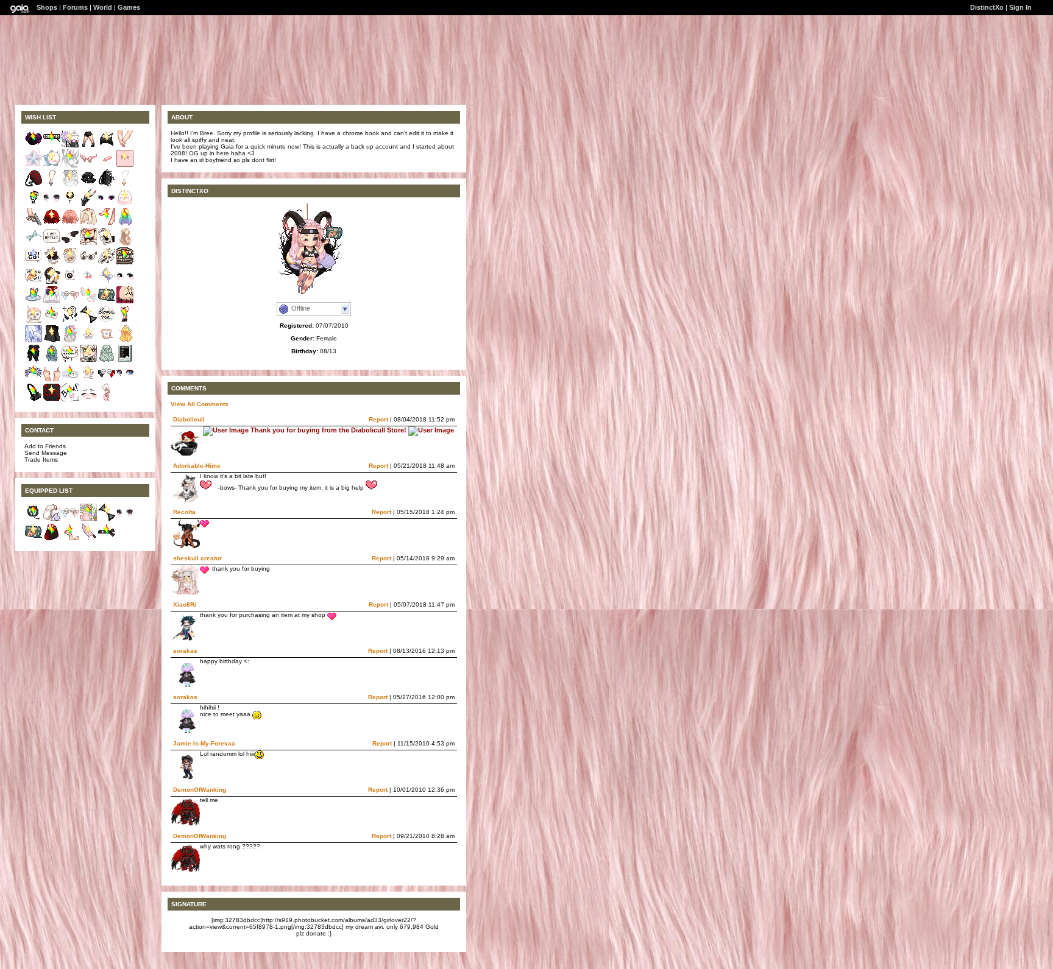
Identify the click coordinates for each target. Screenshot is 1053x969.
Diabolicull (189, 419)
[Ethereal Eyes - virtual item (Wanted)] (52, 204)
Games (129, 7)
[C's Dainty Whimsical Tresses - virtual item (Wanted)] (125, 340)
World (102, 7)
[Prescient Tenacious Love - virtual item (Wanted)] (52, 262)
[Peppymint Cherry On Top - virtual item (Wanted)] (88, 282)
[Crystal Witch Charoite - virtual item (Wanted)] (33, 340)
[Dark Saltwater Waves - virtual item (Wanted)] (33, 360)
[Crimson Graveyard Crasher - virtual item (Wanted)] (33, 184)
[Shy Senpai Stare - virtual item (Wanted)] (125, 282)
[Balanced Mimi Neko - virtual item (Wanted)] (107, 184)
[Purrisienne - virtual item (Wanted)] (88, 321)
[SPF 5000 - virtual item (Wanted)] (88, 262)
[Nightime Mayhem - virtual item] (33, 519)
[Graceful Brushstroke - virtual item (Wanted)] (33, 243)
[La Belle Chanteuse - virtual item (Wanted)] (70, 184)
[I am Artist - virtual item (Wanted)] (52, 243)
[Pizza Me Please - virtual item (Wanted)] (107, 301)
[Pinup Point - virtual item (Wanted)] (107, 223)
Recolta (184, 512)
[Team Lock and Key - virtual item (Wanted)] (33, 204)
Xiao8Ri (184, 604)
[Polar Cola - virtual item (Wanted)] (52, 282)
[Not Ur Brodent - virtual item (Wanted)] (52, 321)
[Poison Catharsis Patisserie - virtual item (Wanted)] (125, 262)
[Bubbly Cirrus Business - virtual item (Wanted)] (88, 340)
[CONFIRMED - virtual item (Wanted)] (52, 146)
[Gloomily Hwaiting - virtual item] (107, 538)
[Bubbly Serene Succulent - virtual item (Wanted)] (70, 340)
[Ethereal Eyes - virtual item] (125, 519)
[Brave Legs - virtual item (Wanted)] (125, 321)
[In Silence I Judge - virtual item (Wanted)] (70, 165)
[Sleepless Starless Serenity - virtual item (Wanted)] (70, 204)
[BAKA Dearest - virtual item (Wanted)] (70, 399)
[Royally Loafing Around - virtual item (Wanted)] (107, 340)
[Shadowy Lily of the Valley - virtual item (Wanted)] (88, 184)
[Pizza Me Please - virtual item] (33, 538)
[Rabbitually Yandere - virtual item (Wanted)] (107, 243)
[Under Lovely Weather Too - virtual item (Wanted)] (88, 379)
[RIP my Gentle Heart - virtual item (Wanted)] (125, 301)
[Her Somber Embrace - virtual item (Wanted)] (52, 184)
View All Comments (200, 404)
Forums (75, 7)
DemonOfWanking (199, 789)
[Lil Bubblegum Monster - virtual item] (70, 519)
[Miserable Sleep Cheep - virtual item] (52, 519)
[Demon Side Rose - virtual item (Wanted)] (88, 165)
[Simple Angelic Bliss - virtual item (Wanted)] (70, 243)
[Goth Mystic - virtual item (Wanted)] (107, 146)
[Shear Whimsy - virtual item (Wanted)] (88, 204)
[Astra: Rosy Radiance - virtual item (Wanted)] (33, 165)
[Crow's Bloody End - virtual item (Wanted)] (52, 399)
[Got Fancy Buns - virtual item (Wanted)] (33, 146)
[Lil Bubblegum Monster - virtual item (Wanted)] (70, 301)
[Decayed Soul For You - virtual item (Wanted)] (33, 321)
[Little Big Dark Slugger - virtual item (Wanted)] (33, 399)
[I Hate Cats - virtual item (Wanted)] (70, 282)
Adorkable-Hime (197, 465)
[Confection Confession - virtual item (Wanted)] (70, 360)
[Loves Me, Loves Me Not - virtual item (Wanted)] (107, 321)
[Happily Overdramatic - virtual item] (70, 538)
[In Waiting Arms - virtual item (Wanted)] (125, 146)
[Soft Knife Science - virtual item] (88, 538)
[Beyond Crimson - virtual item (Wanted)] (52, 223)
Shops (47, 7)
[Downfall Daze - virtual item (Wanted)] (88, 223)
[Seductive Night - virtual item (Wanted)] (88, 243)
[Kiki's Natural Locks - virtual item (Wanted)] (125, 223)
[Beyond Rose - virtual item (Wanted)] (70, 223)
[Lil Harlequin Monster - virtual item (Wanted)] (107, 379)
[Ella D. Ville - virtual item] (52, 538)
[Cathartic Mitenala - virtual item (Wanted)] (70, 262)
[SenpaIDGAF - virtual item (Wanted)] (52, 379)
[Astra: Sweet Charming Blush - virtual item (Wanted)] (52, 165)
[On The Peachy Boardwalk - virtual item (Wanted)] (107, 165)
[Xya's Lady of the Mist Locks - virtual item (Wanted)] (125, 243)
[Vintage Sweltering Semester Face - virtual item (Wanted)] (88, 399)
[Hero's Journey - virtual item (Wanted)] (33, 262)
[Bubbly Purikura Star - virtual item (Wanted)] (88, 301)
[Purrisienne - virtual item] (107, 519)
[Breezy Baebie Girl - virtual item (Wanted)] (125, 360)
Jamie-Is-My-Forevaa (204, 743)
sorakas (185, 650)
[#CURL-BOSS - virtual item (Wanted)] (52, 360)
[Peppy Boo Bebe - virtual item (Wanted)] (70, 379)
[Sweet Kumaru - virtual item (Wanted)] (125, 165)
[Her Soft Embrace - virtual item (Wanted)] (125, 184)
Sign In (1020, 7)
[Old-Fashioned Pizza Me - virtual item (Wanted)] (33, 282)
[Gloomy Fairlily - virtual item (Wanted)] (33, 379)
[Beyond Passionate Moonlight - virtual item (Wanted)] (52, 301)
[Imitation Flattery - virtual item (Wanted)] (33, 301)
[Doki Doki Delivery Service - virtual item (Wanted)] (107, 399)
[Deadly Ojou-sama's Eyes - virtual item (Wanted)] (107, 204)
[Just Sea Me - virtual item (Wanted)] (88, 360)
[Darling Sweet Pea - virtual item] (88, 519)
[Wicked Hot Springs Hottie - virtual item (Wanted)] (52, 340)
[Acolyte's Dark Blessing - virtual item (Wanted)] (70, 321)
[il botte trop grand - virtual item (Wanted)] (88, 146)
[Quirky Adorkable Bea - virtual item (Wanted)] (107, 282)
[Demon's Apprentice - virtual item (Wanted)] (107, 262)
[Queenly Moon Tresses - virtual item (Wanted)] (107, 360)
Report (378, 419)
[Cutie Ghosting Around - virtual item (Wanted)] (125, 204)
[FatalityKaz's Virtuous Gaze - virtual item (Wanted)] (125, 379)
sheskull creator (197, 558)
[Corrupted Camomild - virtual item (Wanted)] (70, 146)
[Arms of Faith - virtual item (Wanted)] (33, 223)
